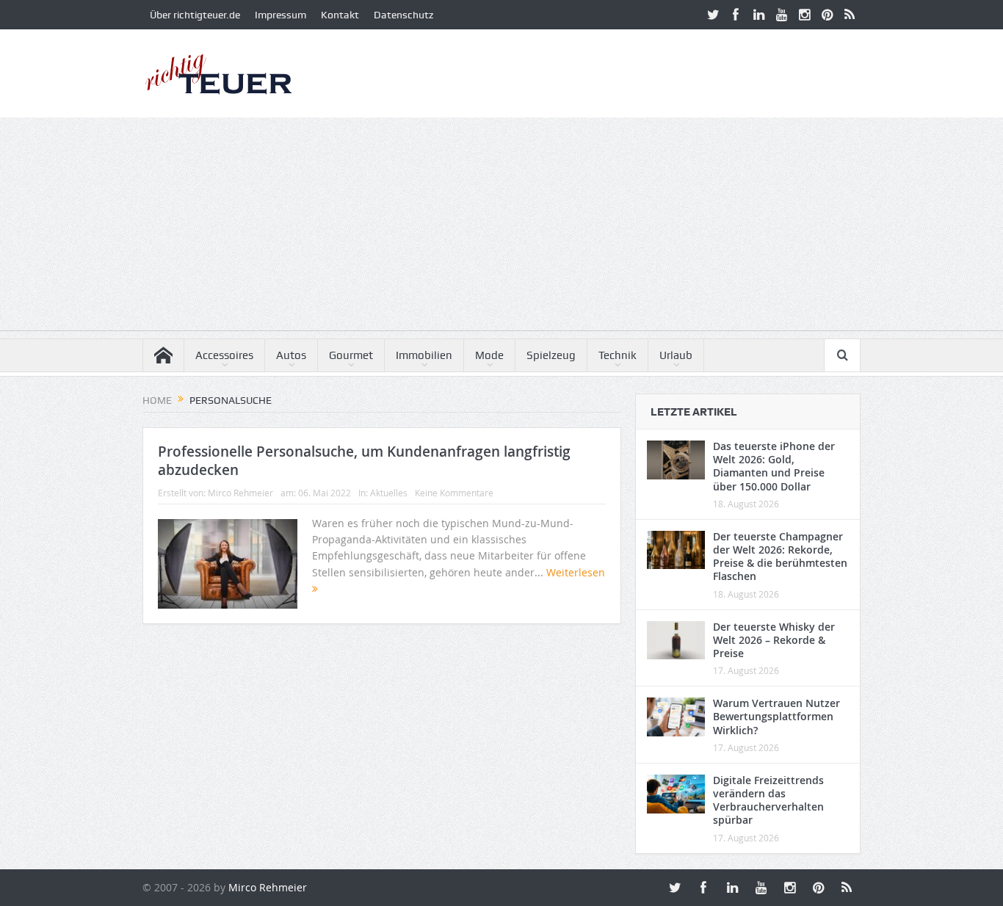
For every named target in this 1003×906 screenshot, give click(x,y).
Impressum (280, 15)
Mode (489, 355)
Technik (617, 355)
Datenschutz (403, 15)
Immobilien (424, 355)
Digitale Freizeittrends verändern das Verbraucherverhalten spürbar (768, 800)
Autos (291, 355)
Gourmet (351, 355)
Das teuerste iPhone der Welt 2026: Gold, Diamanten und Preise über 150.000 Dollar (774, 466)
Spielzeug (551, 355)
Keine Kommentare (454, 493)
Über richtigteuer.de (195, 15)
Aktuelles (389, 493)
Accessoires (224, 355)
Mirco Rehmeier (240, 493)
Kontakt (340, 15)
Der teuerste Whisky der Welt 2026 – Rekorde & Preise (774, 640)
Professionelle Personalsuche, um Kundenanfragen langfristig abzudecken (364, 460)
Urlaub (675, 355)
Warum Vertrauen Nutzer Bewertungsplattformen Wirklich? (776, 716)
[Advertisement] (501, 227)
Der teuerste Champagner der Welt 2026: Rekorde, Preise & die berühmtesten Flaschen (780, 556)
